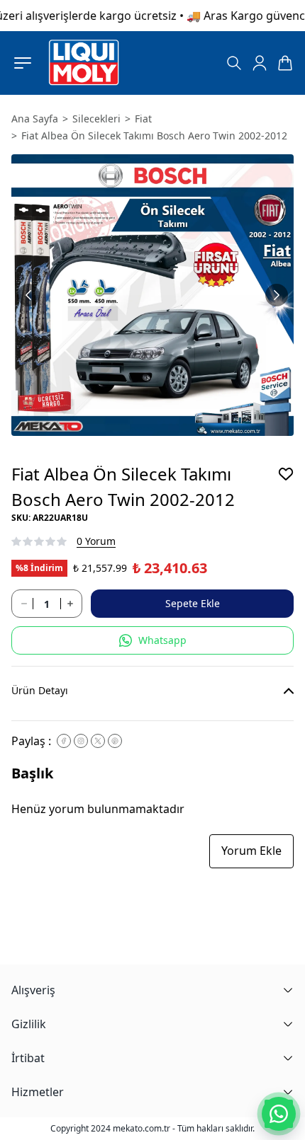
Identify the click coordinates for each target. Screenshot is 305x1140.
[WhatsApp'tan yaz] (279, 1114)
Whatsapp (162, 640)
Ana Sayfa (34, 118)
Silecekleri (96, 118)
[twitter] (98, 740)
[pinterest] (115, 740)
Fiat (143, 118)
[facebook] (64, 740)
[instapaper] (81, 740)
